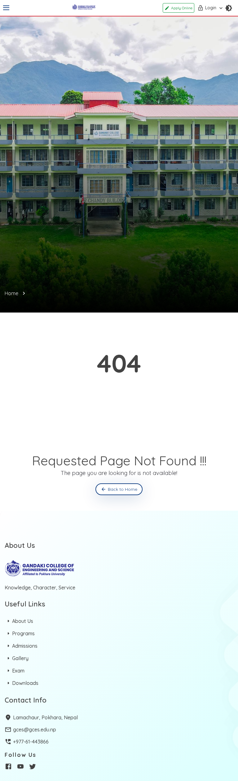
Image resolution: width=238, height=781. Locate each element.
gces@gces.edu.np (34, 729)
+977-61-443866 (31, 742)
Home (11, 293)
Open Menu (6, 8)
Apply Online (181, 8)
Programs (23, 633)
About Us (22, 621)
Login (210, 8)
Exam (18, 671)
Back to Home (122, 489)
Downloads (25, 683)
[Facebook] (8, 767)
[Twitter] (32, 767)
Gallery (20, 658)
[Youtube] (20, 767)
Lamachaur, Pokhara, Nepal (45, 717)
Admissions (24, 646)
